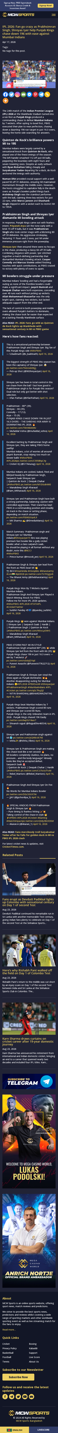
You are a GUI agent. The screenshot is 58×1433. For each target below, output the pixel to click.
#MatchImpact (14, 820)
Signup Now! (45, 5)
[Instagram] (17, 94)
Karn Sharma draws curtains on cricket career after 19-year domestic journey (28, 1041)
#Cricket (10, 690)
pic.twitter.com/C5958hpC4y (31, 460)
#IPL (48, 687)
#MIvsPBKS (26, 457)
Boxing (33, 1343)
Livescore (43, 1429)
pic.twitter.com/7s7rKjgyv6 (39, 574)
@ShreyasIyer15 (22, 537)
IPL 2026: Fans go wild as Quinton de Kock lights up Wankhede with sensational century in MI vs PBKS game (27, 326)
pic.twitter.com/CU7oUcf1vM (36, 770)
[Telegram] (41, 94)
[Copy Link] (46, 94)
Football (6, 1357)
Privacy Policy (9, 1348)
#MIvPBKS (35, 350)
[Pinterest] (35, 94)
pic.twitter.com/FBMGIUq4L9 (21, 517)
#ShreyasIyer (48, 684)
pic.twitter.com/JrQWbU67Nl (28, 737)
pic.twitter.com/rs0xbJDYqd (20, 660)
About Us (34, 1361)
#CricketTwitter (14, 606)
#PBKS (13, 817)
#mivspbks (33, 570)
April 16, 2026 (46, 353)
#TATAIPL (35, 603)
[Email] (23, 94)
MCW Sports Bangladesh (29, 1420)
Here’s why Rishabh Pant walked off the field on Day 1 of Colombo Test (27, 971)
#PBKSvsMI (34, 684)
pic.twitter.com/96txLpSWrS (35, 630)
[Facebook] (5, 94)
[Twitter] (11, 94)
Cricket (6, 1343)
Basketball (7, 1352)
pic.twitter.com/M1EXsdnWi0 (36, 484)
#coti (9, 574)
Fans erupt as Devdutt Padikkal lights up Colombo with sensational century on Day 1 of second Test (28, 902)
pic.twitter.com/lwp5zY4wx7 (21, 720)
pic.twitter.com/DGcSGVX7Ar (21, 794)
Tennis (5, 1361)
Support (33, 1352)
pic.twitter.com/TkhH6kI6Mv (21, 427)
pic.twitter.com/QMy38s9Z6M (38, 820)
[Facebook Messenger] (29, 94)
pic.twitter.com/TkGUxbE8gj (21, 367)
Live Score (34, 1357)
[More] (5, 100)
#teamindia (21, 570)
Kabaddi (33, 1348)
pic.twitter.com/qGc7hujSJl (30, 690)
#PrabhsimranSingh (16, 687)
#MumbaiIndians (36, 687)
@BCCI (27, 550)
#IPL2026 (11, 460)
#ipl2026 (19, 574)
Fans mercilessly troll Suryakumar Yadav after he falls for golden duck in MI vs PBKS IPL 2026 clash (28, 835)
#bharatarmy (47, 570)
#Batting (42, 817)
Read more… (9, 1329)
